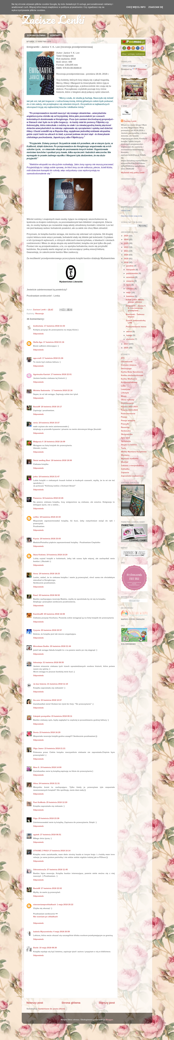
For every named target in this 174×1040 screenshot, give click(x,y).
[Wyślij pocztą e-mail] (60, 309)
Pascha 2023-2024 (129, 410)
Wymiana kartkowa (129, 458)
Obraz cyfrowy (127, 400)
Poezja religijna (128, 420)
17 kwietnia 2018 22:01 (61, 374)
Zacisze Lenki (53, 19)
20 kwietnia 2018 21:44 (60, 646)
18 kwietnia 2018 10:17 (51, 406)
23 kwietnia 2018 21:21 (54, 748)
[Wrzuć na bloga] (63, 309)
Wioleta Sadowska (42, 390)
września (130, 277)
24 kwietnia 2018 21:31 (49, 783)
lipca (128, 285)
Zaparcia (125, 472)
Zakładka (125, 469)
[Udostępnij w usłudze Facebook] (68, 309)
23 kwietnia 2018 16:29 (49, 732)
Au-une (36, 700)
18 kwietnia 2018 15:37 (49, 423)
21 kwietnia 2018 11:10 (57, 684)
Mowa (123, 396)
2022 (126, 247)
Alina (35, 783)
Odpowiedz (38, 334)
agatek (36, 834)
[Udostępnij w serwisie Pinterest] (71, 309)
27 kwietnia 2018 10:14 (59, 850)
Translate (142, 69)
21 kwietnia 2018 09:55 (53, 662)
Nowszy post (35, 1002)
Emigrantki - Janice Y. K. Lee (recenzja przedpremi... (136, 308)
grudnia (130, 266)
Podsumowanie (128, 413)
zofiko (36, 517)
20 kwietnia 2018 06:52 (49, 595)
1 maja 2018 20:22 (65, 904)
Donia (36, 732)
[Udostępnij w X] (66, 309)
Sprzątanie (126, 441)
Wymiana (125, 455)
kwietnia (130, 296)
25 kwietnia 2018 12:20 (56, 802)
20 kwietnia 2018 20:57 (51, 630)
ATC (123, 358)
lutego (129, 335)
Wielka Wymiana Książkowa (134, 452)
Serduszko (126, 431)
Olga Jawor (38, 748)
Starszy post (107, 1002)
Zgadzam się (155, 7)
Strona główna (71, 1002)
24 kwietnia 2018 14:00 (51, 767)
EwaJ (35, 595)
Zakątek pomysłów (42, 716)
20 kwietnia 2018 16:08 (54, 614)
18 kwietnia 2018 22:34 (50, 517)
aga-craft (37, 358)
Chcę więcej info (136, 7)
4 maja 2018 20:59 (61, 931)
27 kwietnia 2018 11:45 (57, 869)
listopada (131, 269)
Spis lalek (125, 438)
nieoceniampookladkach (44, 904)
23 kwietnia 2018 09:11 (61, 716)
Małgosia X (38, 441)
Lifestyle (125, 393)
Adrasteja (37, 662)
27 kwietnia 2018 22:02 (51, 888)
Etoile (35, 948)
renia (35, 423)
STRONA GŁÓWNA (36, 35)
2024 (126, 239)
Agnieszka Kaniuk (41, 374)
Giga (35, 818)
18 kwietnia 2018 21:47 (49, 476)
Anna (35, 573)
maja (128, 292)
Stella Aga (37, 342)
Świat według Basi (41, 460)
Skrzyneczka (127, 434)
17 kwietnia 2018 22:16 (62, 390)
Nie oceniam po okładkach (45, 916)
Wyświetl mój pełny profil (132, 172)
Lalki (123, 386)
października (132, 273)
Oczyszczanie (127, 403)
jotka (35, 476)
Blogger (109, 1020)
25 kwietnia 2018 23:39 (48, 818)
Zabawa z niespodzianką (132, 465)
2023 (126, 243)
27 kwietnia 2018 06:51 (50, 834)
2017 (126, 344)
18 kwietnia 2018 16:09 (54, 441)
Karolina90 (38, 614)
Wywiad (124, 462)
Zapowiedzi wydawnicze (132, 476)
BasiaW (36, 406)
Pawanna (37, 498)
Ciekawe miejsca (128, 365)
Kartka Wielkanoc (129, 379)
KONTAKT (55, 35)
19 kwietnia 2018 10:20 (56, 555)
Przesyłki (125, 424)
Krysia (36, 538)
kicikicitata (38, 326)
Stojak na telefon (129, 445)
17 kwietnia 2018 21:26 (52, 358)
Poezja (124, 417)
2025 (126, 236)
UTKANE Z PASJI (41, 850)
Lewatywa (125, 389)
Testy (123, 448)
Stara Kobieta (39, 555)
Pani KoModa (39, 802)
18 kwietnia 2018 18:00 (61, 460)
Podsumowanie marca (136, 326)
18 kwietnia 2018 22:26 (52, 498)
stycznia (130, 339)
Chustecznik (127, 361)
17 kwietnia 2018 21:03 (54, 326)
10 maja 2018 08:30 (48, 948)
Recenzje (39, 313)
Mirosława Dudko (41, 646)
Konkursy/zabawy (129, 382)
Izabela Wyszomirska (42, 931)
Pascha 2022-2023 (129, 406)
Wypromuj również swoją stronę (131, 216)
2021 (126, 251)
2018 (126, 262)
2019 (126, 258)
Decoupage (126, 368)
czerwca (130, 289)
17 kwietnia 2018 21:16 (53, 342)
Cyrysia (36, 630)
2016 (126, 348)
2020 (126, 255)
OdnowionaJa (39, 869)
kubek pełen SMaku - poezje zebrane (135, 301)
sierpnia (130, 281)
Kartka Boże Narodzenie (132, 372)
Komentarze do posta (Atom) (51, 1009)
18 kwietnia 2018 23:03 (50, 538)
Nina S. (36, 767)
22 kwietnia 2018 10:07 (51, 700)
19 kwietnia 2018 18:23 (49, 573)
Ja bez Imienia (39, 684)
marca (129, 331)
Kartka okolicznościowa (132, 375)
